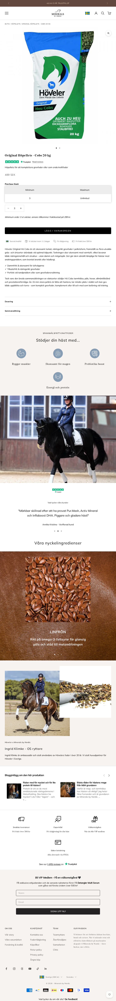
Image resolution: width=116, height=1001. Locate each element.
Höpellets (15, 24)
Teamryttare (59, 934)
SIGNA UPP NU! (58, 911)
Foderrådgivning (38, 939)
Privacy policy (36, 954)
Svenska (69, 977)
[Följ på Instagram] (14, 968)
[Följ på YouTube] (29, 968)
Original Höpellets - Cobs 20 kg (36, 24)
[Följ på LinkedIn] (45, 968)
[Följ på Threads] (22, 968)
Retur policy (36, 949)
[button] (104, 775)
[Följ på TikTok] (37, 968)
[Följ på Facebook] (6, 968)
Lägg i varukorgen (58, 231)
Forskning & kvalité (14, 944)
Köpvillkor (34, 944)
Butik (7, 24)
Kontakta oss (36, 934)
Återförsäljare (59, 939)
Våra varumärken (13, 939)
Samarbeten (59, 944)
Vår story (9, 934)
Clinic (55, 949)
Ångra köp (35, 959)
